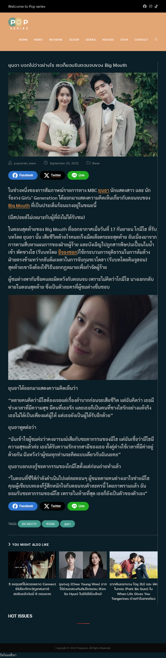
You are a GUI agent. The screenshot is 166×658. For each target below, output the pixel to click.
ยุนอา (103, 190)
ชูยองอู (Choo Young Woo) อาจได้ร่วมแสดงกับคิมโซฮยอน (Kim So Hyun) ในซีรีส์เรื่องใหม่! (83, 589)
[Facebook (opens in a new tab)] (145, 6)
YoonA (50, 524)
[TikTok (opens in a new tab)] (155, 6)
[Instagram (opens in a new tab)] (150, 6)
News (96, 163)
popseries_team (25, 163)
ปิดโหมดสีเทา (8, 655)
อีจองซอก (67, 252)
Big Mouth (19, 205)
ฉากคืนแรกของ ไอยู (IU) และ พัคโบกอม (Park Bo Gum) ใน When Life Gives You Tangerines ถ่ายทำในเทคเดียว (133, 591)
